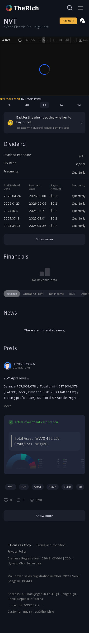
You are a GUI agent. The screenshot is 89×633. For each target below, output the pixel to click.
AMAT (37, 486)
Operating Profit (33, 294)
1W (61, 105)
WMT (10, 486)
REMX (52, 486)
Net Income (56, 294)
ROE (72, 294)
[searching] (70, 8)
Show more (44, 239)
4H (27, 105)
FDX (23, 486)
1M (79, 105)
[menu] (80, 8)
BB (80, 486)
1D (44, 105)
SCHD (67, 486)
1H (9, 105)
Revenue (11, 294)
